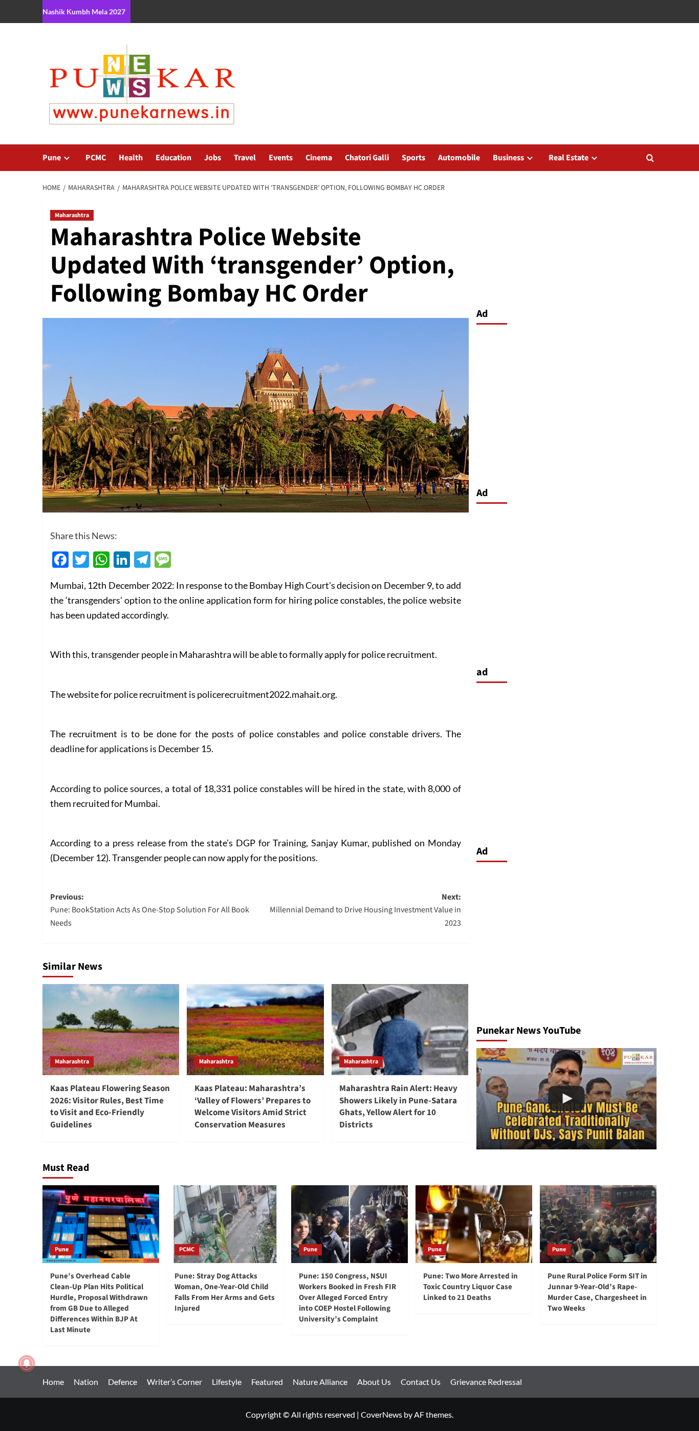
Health (131, 157)
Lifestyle (227, 1381)
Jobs (212, 157)
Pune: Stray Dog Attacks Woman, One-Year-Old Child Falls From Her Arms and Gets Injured (224, 1292)
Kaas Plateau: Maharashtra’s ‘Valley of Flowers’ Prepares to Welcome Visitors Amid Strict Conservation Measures (252, 1106)
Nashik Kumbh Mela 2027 (83, 11)
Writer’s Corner (174, 1381)
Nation (86, 1381)
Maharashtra (72, 215)
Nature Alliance (320, 1381)
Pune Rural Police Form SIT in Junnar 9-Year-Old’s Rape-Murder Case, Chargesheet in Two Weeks (597, 1292)
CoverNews (381, 1414)
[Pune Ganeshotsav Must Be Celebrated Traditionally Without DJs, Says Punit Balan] (566, 1098)
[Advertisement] (566, 403)
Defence (122, 1381)
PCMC (95, 157)
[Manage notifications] (26, 1363)
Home (53, 1381)
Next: (365, 910)
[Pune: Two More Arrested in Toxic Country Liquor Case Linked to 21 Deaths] (474, 1224)
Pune (51, 157)
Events (281, 157)
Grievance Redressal (486, 1381)
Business (508, 157)
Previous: (149, 910)
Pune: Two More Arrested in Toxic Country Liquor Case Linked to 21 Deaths (470, 1287)
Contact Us (421, 1381)
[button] (650, 158)
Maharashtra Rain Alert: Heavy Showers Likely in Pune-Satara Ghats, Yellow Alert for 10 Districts (398, 1106)
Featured (267, 1381)
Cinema (318, 157)
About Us (374, 1381)
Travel (245, 157)
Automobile (459, 157)
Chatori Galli (367, 157)
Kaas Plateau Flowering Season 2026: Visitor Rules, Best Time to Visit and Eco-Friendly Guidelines (110, 1106)
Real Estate (568, 157)
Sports (413, 157)
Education (173, 157)
